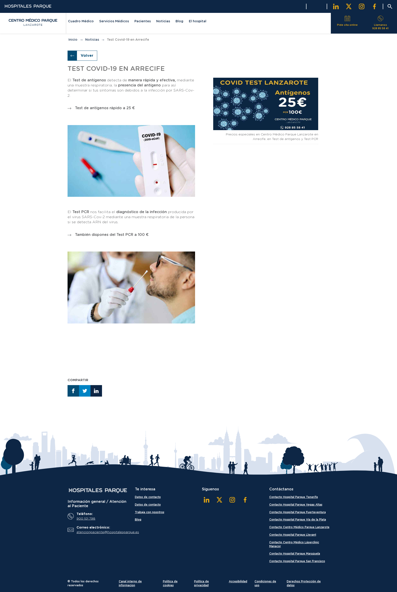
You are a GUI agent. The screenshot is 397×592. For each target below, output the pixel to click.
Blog (179, 21)
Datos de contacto (148, 497)
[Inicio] (98, 490)
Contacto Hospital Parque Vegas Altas (295, 504)
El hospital (197, 21)
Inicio (72, 39)
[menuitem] (81, 22)
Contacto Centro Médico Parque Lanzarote (299, 527)
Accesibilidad (238, 581)
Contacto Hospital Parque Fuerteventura (297, 512)
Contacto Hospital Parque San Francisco (297, 561)
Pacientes (142, 21)
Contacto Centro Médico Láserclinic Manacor (294, 544)
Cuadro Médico (81, 21)
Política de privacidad (201, 583)
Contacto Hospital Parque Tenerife (293, 497)
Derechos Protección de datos (304, 583)
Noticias (163, 21)
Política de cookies (170, 583)
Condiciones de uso (265, 583)
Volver (87, 55)
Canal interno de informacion (130, 583)
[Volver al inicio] (32, 22)
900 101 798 (86, 518)
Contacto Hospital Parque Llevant (292, 534)
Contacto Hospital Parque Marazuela (294, 553)
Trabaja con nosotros (149, 512)
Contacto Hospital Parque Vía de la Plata (297, 519)
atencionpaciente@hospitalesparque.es (101, 532)
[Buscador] (389, 6)
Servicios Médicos (114, 21)
